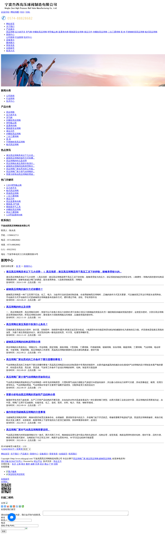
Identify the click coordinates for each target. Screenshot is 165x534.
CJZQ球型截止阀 (14, 185)
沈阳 (56, 464)
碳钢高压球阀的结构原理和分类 (23, 341)
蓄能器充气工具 (13, 207)
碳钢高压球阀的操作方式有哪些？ (24, 289)
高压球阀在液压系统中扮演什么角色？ (27, 324)
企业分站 (5, 12)
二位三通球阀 (114, 32)
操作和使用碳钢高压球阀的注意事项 (25, 412)
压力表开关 (20, 32)
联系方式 (10, 51)
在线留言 (10, 48)
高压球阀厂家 (79, 458)
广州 (51, 464)
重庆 (28, 464)
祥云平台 (38, 461)
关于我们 (10, 26)
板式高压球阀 (151, 32)
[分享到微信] (23, 506)
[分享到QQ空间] (20, 506)
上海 (18, 464)
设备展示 (10, 40)
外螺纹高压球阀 (39, 32)
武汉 (42, 464)
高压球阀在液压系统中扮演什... (20, 163)
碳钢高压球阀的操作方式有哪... (20, 158)
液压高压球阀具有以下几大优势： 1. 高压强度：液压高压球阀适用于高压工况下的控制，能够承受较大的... (64, 271)
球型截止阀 (52, 32)
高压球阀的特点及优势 (16, 161)
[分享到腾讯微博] (11, 506)
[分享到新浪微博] (8, 506)
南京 (23, 464)
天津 (37, 464)
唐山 (46, 464)
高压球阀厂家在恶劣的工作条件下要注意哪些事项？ (34, 359)
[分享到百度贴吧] (17, 506)
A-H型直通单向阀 (14, 215)
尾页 (21, 449)
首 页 (18, 266)
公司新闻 (10, 37)
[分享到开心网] (14, 506)
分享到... (5, 482)
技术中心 (28, 37)
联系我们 (73, 454)
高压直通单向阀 (13, 201)
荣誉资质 (10, 45)
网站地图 (15, 12)
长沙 (14, 464)
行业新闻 (19, 37)
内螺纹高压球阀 (100, 32)
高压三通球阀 (12, 212)
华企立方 (57, 461)
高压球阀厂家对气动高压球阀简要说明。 (28, 429)
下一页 (15, 449)
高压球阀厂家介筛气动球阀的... (20, 171)
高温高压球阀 (12, 193)
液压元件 (88, 32)
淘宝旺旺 (20, 474)
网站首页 (10, 24)
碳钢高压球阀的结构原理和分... (20, 166)
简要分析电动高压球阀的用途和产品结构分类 (30, 394)
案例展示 (10, 43)
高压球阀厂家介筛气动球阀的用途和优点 (28, 377)
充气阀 (29, 32)
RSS (22, 12)
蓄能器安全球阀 (76, 32)
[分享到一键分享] (5, 506)
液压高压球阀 (92, 458)
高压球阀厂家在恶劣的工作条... (20, 169)
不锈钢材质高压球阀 (135, 32)
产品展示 (10, 29)
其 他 (123, 32)
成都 (32, 464)
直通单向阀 (63, 32)
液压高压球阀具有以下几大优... (20, 155)
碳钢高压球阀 (105, 458)
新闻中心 (10, 34)
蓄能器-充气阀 (12, 204)
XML (28, 12)
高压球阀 (10, 32)
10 (11, 449)
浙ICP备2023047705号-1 (11, 461)
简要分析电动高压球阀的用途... (20, 174)
